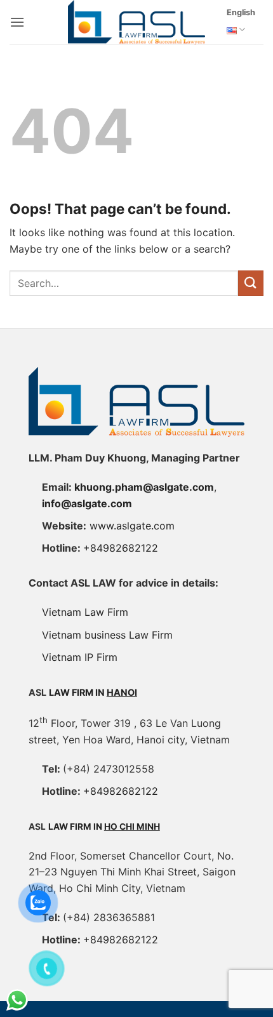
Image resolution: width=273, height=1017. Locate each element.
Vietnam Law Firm (85, 612)
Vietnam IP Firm (79, 657)
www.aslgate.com (132, 525)
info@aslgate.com (87, 503)
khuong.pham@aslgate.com (144, 487)
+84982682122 (120, 548)
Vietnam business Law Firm (107, 634)
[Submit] (250, 282)
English (241, 12)
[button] (17, 21)
